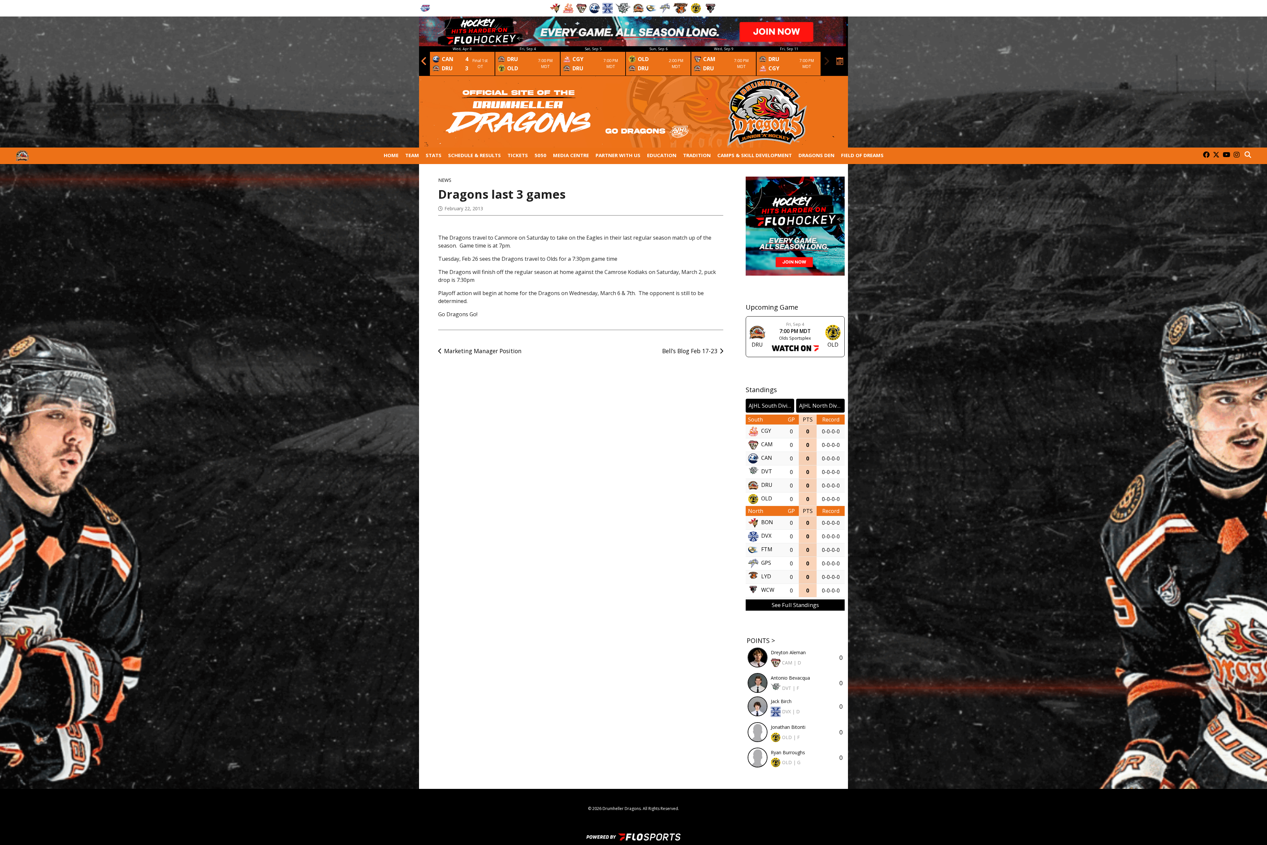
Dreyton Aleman (788, 652)
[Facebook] (1206, 155)
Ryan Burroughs (788, 752)
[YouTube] (1226, 155)
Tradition (697, 155)
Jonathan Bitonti (788, 727)
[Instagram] (1236, 155)
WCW (767, 590)
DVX (766, 536)
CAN (766, 458)
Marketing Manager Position (483, 351)
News (444, 180)
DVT (766, 471)
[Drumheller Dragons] (22, 156)
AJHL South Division (771, 405)
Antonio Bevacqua (790, 678)
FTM (766, 549)
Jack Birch (781, 701)
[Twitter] (1216, 155)
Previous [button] (424, 61)
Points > (761, 640)
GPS (766, 563)
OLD (766, 498)
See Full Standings (795, 605)
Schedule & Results (474, 155)
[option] (462, 61)
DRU (766, 485)
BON (767, 522)
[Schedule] (840, 61)
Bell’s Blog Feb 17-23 (689, 351)
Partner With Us (618, 155)
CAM (767, 444)
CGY (766, 431)
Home (391, 155)
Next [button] (826, 61)
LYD (766, 576)
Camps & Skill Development (754, 155)
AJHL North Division (822, 405)
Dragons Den (816, 155)
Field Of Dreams (862, 155)
